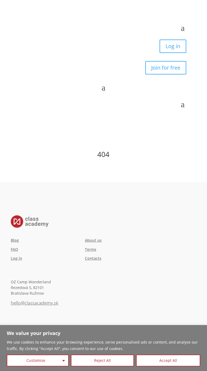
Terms (90, 249)
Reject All (102, 360)
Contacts (93, 258)
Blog (15, 240)
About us (93, 240)
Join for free (165, 67)
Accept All (168, 360)
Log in (172, 46)
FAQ (14, 249)
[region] (103, 348)
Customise (35, 360)
